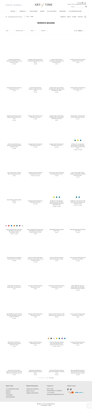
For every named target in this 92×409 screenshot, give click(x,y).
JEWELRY (8, 393)
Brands (42, 11)
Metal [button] (32, 30)
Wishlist (79, 2)
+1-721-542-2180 (50, 392)
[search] (84, 17)
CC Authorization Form (75, 11)
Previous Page (41, 377)
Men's (69, 16)
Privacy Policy (30, 391)
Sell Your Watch (51, 11)
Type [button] (7, 30)
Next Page (51, 377)
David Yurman (33, 11)
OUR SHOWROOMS (10, 397)
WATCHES (8, 391)
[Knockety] (43, 4)
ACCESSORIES (9, 395)
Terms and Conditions (32, 389)
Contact (80, 16)
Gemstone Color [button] (19, 30)
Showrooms (62, 11)
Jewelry (13, 11)
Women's (63, 16)
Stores (74, 16)
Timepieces (22, 11)
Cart (84, 2)
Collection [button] (43, 30)
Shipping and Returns (32, 393)
